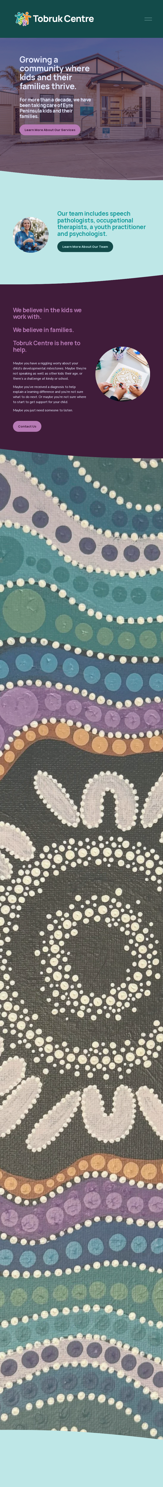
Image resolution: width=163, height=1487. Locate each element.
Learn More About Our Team (85, 246)
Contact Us (27, 426)
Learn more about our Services (50, 130)
